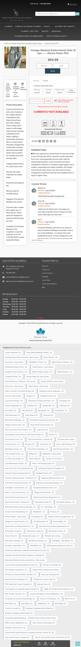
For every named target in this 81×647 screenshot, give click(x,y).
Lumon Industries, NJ (13, 352)
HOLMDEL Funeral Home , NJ (16, 488)
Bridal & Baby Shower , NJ (42, 372)
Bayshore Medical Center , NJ (52, 478)
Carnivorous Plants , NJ (14, 401)
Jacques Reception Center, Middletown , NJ (46, 594)
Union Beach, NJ (31, 415)
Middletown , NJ (39, 512)
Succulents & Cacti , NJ (14, 439)
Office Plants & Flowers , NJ (62, 362)
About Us (45, 266)
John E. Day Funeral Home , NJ (17, 492)
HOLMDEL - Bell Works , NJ (62, 541)
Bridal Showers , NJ (64, 372)
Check (48, 101)
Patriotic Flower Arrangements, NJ (18, 473)
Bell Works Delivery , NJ (66, 502)
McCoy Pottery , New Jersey (15, 517)
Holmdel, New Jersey (52, 536)
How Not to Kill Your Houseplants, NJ (19, 468)
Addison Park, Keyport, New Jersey (45, 570)
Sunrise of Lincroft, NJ (54, 459)
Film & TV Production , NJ (50, 599)
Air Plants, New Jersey (66, 439)
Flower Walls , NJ (59, 521)
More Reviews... (38, 240)
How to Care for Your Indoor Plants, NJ (19, 391)
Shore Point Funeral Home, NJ (41, 425)
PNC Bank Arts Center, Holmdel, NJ (18, 584)
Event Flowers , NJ (51, 357)
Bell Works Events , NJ (13, 449)
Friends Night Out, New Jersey (37, 376)
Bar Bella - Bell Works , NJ (15, 545)
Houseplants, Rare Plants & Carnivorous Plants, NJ (24, 434)
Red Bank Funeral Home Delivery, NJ (44, 420)
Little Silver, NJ (27, 410)
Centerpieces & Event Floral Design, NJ (20, 599)
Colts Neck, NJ (42, 430)
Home (6, 43)
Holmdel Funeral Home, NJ (15, 628)
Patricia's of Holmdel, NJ (52, 565)
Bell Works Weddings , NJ (15, 420)
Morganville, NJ (48, 406)
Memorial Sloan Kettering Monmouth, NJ (54, 526)
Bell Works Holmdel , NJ (14, 541)
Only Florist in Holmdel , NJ (37, 449)
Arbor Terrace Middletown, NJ (16, 623)
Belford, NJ (33, 454)
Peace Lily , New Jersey (14, 386)
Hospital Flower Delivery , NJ (16, 372)
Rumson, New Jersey (13, 396)
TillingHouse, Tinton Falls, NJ (44, 579)
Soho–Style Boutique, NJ (65, 444)
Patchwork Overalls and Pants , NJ (41, 401)
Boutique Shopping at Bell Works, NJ (40, 608)
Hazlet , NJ (53, 434)
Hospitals (45, 277)
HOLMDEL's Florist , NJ (37, 362)
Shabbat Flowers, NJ (48, 396)
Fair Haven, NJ (10, 410)
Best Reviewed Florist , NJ (63, 449)
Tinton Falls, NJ (34, 459)
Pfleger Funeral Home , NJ (15, 425)
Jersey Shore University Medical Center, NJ (21, 565)
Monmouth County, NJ (43, 502)
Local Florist (46, 280)
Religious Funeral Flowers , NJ (16, 521)
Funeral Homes (47, 273)
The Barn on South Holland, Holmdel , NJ (20, 574)
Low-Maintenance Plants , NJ (16, 463)
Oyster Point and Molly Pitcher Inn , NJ (19, 526)
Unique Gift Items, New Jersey (52, 381)
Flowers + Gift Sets (29, 31)
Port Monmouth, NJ (41, 521)
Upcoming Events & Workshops (29, 36)
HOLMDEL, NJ (35, 545)
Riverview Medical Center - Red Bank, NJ (20, 478)
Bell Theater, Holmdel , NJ (15, 594)
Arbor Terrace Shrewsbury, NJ (43, 623)
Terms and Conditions (49, 284)
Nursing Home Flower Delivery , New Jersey (21, 357)
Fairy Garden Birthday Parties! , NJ (39, 352)
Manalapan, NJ (43, 410)
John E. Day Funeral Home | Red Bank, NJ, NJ (52, 637)
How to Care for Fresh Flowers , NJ (18, 430)
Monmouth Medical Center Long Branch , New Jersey (25, 560)
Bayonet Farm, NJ (44, 584)
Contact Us (45, 269)
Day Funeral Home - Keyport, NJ (40, 439)
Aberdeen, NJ (32, 406)
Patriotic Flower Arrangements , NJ (61, 517)
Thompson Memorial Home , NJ (45, 488)
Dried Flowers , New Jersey (42, 367)
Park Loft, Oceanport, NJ (50, 574)
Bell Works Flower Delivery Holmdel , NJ (20, 507)
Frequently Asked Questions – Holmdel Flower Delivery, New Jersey (30, 618)
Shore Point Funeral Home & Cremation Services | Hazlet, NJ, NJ (29, 632)
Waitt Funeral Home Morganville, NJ (46, 497)
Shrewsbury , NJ (61, 410)
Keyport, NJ (30, 396)
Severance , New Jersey (14, 362)
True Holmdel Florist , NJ (14, 454)
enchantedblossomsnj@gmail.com (18, 277)
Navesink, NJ (65, 406)
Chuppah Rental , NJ (13, 376)
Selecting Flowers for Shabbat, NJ (51, 468)
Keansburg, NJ (64, 401)
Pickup (45, 81)
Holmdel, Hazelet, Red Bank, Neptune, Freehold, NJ (24, 555)
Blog (43, 287)
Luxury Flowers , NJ (12, 444)
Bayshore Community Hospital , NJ (49, 483)
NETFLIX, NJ (70, 599)
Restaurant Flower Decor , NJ (16, 367)
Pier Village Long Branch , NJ (16, 570)
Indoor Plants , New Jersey (38, 386)
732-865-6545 (45, 4)
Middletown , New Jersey (52, 454)
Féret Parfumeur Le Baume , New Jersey (20, 381)
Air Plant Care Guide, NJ (14, 459)
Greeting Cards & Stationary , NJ (51, 391)
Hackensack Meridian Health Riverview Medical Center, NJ (27, 550)
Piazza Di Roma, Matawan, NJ (16, 579)
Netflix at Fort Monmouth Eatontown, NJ (58, 589)
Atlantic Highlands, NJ (13, 406)
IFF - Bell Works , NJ (48, 507)
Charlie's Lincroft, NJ (13, 608)
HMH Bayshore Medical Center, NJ (60, 545)
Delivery (36, 81)
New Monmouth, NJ (12, 415)
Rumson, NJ (29, 444)
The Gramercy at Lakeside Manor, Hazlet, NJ (21, 589)
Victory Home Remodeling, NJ (16, 512)
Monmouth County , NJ (57, 531)
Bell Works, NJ (10, 603)
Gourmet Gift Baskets (65, 26)
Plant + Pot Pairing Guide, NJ (43, 463)
